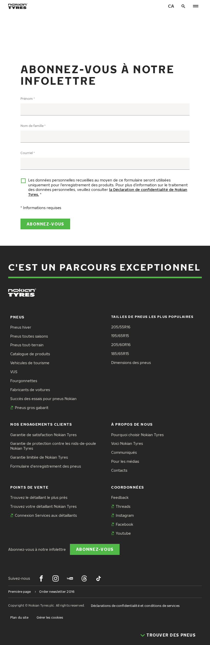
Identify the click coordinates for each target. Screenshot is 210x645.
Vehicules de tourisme (29, 363)
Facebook (124, 524)
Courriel (26, 153)
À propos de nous (132, 424)
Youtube (123, 533)
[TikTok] (98, 578)
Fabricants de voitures (30, 390)
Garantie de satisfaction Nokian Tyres (43, 435)
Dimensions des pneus (131, 362)
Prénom (26, 99)
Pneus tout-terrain (27, 345)
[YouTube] (70, 578)
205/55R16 (120, 327)
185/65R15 (120, 353)
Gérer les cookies (50, 617)
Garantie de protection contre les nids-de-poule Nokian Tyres (53, 445)
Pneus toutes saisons (29, 336)
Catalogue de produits (30, 354)
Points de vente (29, 487)
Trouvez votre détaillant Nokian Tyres (43, 506)
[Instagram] (55, 578)
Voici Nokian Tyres (127, 443)
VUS (13, 372)
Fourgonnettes (23, 381)
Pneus (17, 317)
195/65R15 (120, 336)
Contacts (119, 470)
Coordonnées (127, 487)
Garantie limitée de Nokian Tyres (39, 457)
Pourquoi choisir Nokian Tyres (137, 435)
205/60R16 (121, 344)
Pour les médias (125, 461)
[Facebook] (41, 578)
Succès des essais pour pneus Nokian (43, 398)
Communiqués (124, 452)
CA (171, 6)
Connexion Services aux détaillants (46, 515)
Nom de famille (32, 126)
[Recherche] (183, 6)
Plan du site (19, 617)
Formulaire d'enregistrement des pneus (45, 466)
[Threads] (84, 578)
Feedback (120, 497)
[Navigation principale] (196, 6)
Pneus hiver (20, 327)
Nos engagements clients (41, 424)
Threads (123, 506)
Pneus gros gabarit (31, 407)
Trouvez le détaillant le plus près (38, 497)
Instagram (125, 515)
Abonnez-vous (45, 223)
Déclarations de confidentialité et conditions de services (135, 606)
